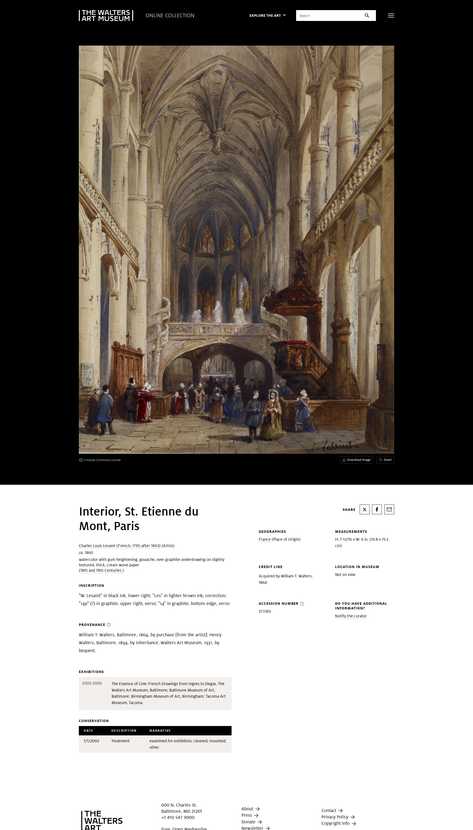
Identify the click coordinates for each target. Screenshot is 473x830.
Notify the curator (351, 616)
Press (247, 815)
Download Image (359, 460)
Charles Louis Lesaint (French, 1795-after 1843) (120, 545)
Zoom (388, 460)
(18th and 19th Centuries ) (101, 570)
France (265, 539)
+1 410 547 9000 (177, 817)
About (247, 809)
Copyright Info (336, 823)
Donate (249, 822)
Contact (329, 810)
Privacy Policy (335, 817)
